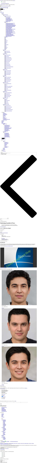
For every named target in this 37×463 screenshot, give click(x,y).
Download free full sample (3, 267)
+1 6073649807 (3, 441)
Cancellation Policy (6, 443)
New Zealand (3, 437)
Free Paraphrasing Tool (7, 125)
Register (1, 12)
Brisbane (4, 434)
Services (3, 13)
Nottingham (4, 424)
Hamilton (4, 439)
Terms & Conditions (11, 443)
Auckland (4, 438)
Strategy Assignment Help (9, 29)
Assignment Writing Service (9, 19)
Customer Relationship (8, 33)
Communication (6, 44)
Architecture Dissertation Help (8, 92)
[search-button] (7, 8)
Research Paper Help (4, 407)
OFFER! (1, 4)
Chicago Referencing (7, 135)
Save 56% (1, 0)
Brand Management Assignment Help (10, 31)
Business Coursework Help (8, 70)
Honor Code (22, 443)
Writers (2, 122)
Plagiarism (4, 394)
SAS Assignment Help (8, 28)
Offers (4, 148)
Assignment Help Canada (7, 105)
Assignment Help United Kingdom (9, 109)
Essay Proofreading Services (8, 83)
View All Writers (2, 385)
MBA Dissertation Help (7, 96)
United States (3, 427)
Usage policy (19, 443)
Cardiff (4, 422)
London (4, 423)
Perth (3, 433)
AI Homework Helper (7, 130)
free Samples (3, 238)
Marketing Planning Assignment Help (10, 23)
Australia (3, 431)
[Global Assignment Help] (4, 7)
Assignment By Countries (6, 104)
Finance (5, 43)
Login (3, 12)
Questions (3, 121)
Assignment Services (5, 14)
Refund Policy (2, 443)
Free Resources (3, 123)
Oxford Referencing (7, 136)
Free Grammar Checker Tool (6, 119)
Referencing (4, 131)
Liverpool (4, 425)
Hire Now (3, 346)
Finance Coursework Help (8, 73)
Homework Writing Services (8, 57)
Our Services (4, 113)
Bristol (4, 421)
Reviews (4, 115)
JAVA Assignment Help (7, 78)
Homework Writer (7, 56)
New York (4, 428)
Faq (3, 116)
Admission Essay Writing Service (8, 86)
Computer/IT (6, 40)
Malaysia (3, 435)
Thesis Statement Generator (8, 128)
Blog (2, 415)
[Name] (8, 218)
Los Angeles (4, 429)
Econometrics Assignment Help (9, 34)
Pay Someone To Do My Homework (9, 66)
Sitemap (33, 443)
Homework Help (5, 53)
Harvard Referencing (7, 134)
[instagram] (0, 442)
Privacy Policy (15, 443)
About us (4, 117)
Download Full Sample (3, 226)
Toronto (4, 436)
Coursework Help (5, 69)
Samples (3, 120)
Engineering (6, 47)
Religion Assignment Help (9, 27)
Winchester (4, 420)
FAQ (5, 145)
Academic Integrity (26, 443)
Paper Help (6, 99)
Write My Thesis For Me (7, 52)
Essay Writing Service (5, 82)
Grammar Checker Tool (7, 126)
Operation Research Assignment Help (10, 24)
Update (1, 461)
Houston (4, 430)
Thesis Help (3, 408)
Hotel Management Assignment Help (10, 35)
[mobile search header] (0, 6)
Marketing (6, 48)
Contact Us (4, 118)
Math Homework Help (7, 61)
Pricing (3, 395)
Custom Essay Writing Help (8, 87)
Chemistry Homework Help (8, 60)
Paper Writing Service (7, 100)
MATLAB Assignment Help (8, 79)
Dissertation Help (5, 91)
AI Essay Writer (6, 129)
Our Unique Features (2, 388)
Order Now (13, 0)
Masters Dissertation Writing (8, 95)
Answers (4, 149)
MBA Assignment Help (8, 36)
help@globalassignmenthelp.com (5, 3)
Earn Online (3, 137)
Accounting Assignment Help (9, 20)
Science (5, 39)
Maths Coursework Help (7, 74)
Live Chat (3, 398)
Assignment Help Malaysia (8, 108)
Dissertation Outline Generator (8, 127)
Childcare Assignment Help (9, 32)
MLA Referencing (7, 133)
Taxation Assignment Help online (10, 30)
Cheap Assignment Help (9, 18)
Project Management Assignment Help (10, 26)
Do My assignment (8, 17)
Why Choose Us (6, 146)
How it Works (6, 143)
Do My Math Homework (7, 65)
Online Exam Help (8, 21)
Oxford (4, 426)
